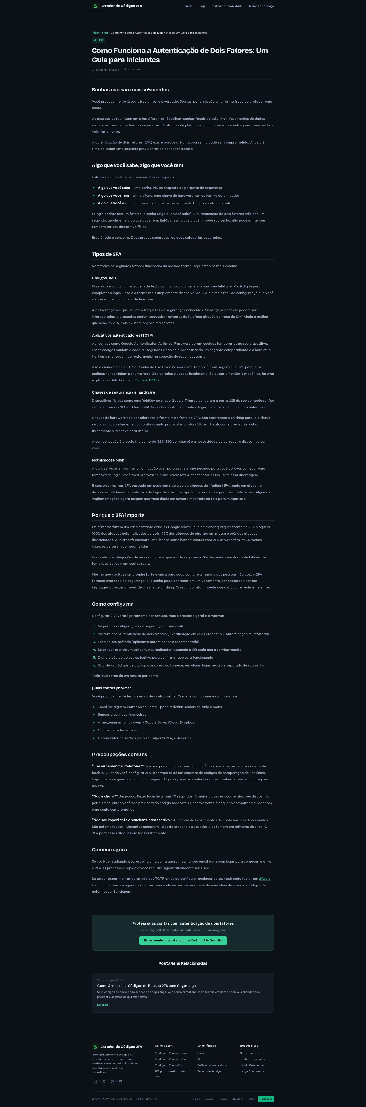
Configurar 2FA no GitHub (171, 1059)
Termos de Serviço (261, 6)
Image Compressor (252, 1071)
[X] (103, 1081)
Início (189, 6)
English (195, 1098)
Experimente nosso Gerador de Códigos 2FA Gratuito (183, 940)
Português (266, 1098)
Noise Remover (249, 1053)
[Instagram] (95, 1081)
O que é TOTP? (146, 380)
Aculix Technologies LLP (122, 1098)
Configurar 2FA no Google (171, 1053)
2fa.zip (264, 878)
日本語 (251, 1098)
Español (209, 1098)
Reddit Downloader (252, 1065)
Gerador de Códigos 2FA (121, 6)
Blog (201, 6)
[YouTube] (120, 1081)
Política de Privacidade (227, 6)
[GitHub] (112, 1081)
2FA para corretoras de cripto (170, 1073)
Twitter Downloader (252, 1059)
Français (224, 1098)
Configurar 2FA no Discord (171, 1065)
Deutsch (238, 1098)
